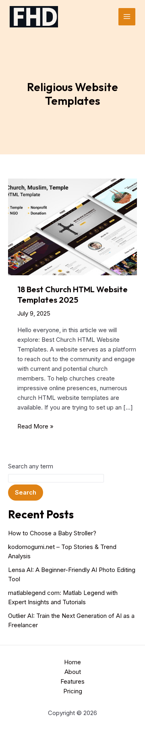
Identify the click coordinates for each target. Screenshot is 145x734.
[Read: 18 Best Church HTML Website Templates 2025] (72, 226)
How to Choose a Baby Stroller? (52, 533)
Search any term (30, 466)
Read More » (35, 426)
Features (72, 681)
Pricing (72, 691)
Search (25, 492)
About (72, 672)
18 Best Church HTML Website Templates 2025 (72, 294)
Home (72, 662)
